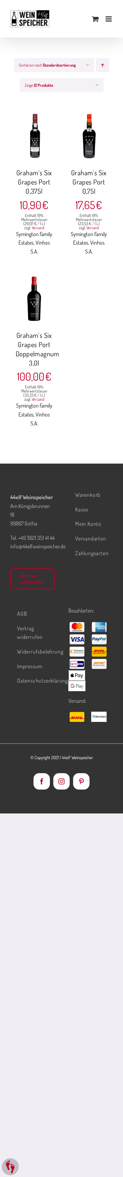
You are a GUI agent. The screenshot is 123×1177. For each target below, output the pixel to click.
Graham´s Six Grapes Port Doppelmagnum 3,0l (37, 349)
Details (34, 144)
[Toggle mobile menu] (109, 19)
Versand (38, 227)
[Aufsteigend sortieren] (102, 65)
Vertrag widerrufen (31, 578)
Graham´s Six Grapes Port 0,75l (89, 181)
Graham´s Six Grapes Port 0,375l (34, 181)
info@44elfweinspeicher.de (38, 546)
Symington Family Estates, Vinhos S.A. (34, 243)
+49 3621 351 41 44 (36, 537)
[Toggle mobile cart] (95, 19)
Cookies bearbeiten (10, 1167)
